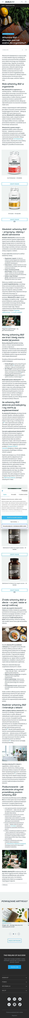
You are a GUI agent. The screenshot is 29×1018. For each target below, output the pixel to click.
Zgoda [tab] (4, 494)
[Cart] (26, 1)
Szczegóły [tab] (13, 494)
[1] (21, 373)
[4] (14, 773)
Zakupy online (14, 184)
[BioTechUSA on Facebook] (9, 999)
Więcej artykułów (15, 940)
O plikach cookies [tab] (23, 494)
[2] (4, 422)
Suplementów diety (10, 5)
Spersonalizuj (14, 521)
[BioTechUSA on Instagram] (14, 999)
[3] (7, 729)
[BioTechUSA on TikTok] (20, 1004)
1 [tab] (13, 933)
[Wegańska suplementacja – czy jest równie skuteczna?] (11, 320)
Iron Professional (17, 138)
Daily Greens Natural (9, 477)
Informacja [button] (6, 986)
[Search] (22, 1)
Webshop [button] (5, 977)
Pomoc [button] (4, 982)
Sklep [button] (4, 990)
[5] (13, 365)
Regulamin (14, 1015)
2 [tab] (15, 933)
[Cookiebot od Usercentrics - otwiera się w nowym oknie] (21, 491)
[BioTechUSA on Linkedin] (14, 1004)
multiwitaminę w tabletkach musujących (16, 843)
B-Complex (13, 826)
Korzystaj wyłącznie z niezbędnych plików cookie (14, 526)
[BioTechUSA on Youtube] (20, 999)
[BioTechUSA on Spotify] (9, 1004)
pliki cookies (20, 1012)
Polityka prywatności (11, 1012)
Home (3, 5)
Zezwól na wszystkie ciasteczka (14, 517)
